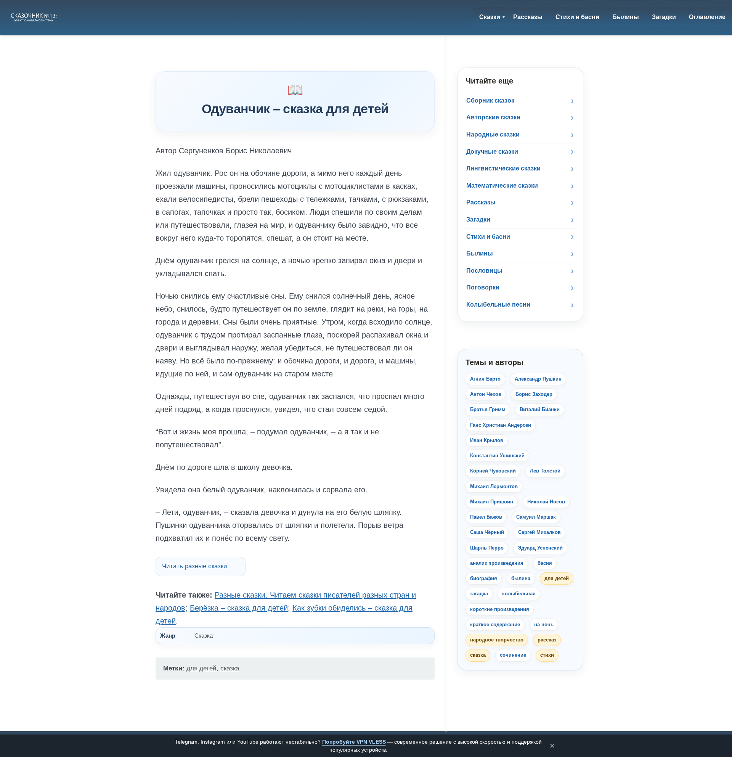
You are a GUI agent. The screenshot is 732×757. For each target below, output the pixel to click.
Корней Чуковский (493, 471)
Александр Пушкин (538, 379)
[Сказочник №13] (34, 17)
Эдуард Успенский (540, 548)
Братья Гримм (488, 409)
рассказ (547, 640)
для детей (201, 668)
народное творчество (496, 640)
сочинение (513, 655)
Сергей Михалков (539, 532)
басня (545, 563)
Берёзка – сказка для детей (239, 608)
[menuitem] (490, 17)
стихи (547, 655)
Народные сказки (493, 134)
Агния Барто (485, 379)
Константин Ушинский (497, 455)
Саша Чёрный (487, 532)
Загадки (478, 219)
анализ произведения (496, 563)
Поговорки (482, 287)
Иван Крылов (486, 440)
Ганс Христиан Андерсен (500, 425)
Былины (479, 253)
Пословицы (484, 270)
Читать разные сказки (194, 566)
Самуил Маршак (536, 517)
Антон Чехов (485, 394)
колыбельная (519, 593)
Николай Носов (546, 502)
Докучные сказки (492, 151)
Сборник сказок (490, 100)
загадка (479, 593)
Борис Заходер (533, 394)
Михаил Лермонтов (494, 486)
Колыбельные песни (498, 304)
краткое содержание (495, 624)
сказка (229, 668)
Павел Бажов (486, 517)
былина (520, 578)
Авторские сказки (493, 117)
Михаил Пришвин (491, 502)
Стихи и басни (488, 236)
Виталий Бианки (540, 409)
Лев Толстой (545, 471)
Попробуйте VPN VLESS (354, 742)
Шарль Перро (487, 548)
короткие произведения (499, 609)
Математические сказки (502, 185)
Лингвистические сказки (503, 168)
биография (483, 578)
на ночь (544, 624)
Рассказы (481, 202)
